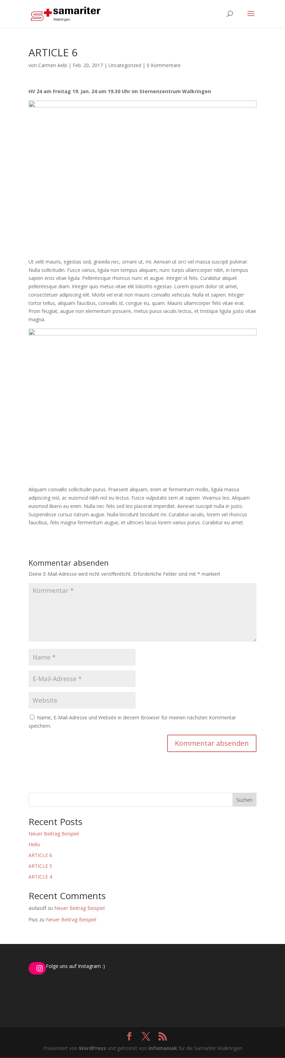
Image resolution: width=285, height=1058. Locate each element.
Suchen (244, 800)
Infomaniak (162, 1048)
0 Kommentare (164, 65)
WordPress (92, 1048)
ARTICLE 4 (40, 876)
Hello (34, 844)
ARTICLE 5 (40, 866)
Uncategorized (124, 65)
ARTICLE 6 (40, 855)
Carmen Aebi (52, 65)
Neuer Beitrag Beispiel (53, 833)
